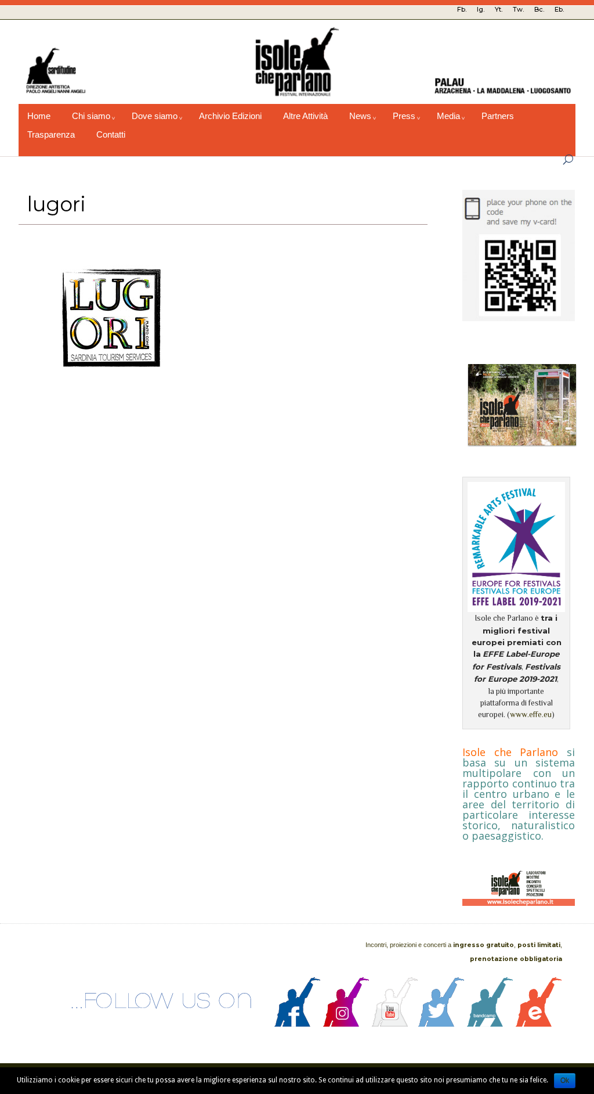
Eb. (559, 9)
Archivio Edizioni (230, 116)
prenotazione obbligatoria (516, 959)
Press (404, 116)
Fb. (461, 9)
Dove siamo (155, 116)
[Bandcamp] (490, 1024)
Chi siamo (91, 116)
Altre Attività (305, 116)
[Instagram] (346, 1024)
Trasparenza (51, 134)
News (360, 116)
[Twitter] (441, 1024)
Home (38, 116)
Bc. (539, 9)
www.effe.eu (531, 714)
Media (448, 116)
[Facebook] (297, 1024)
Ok (564, 1081)
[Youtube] (395, 1024)
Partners (497, 116)
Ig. (480, 9)
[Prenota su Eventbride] (539, 1024)
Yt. (498, 9)
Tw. (518, 9)
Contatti (110, 134)
